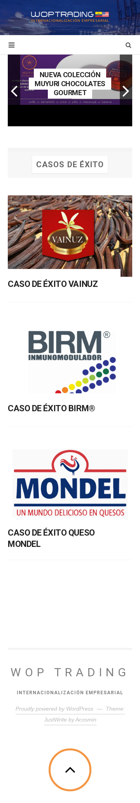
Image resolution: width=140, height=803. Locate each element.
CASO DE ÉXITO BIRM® (51, 408)
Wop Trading (70, 672)
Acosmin (85, 719)
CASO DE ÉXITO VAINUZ (53, 284)
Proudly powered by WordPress (54, 709)
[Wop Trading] (70, 17)
